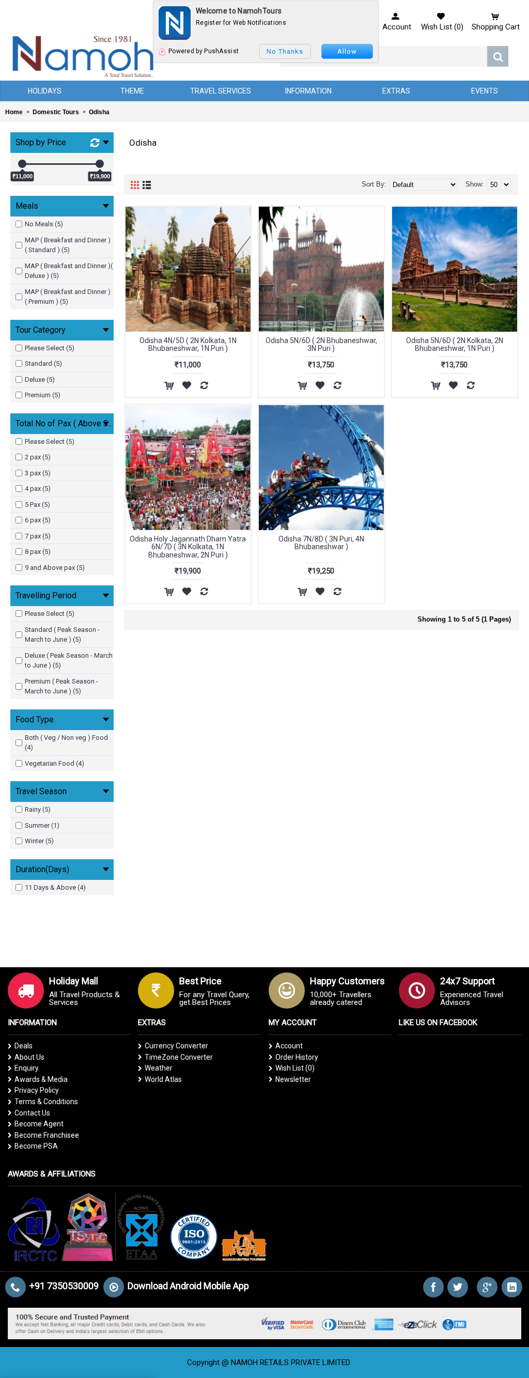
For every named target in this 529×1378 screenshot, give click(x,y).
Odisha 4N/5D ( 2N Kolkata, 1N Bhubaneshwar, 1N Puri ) (188, 344)
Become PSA (36, 1146)
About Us (29, 1057)
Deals (23, 1046)
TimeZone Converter (179, 1057)
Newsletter (293, 1079)
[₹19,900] (100, 164)
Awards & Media (41, 1079)
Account (289, 1046)
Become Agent (39, 1124)
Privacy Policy (36, 1090)
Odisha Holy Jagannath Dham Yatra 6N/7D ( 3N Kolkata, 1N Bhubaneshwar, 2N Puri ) (188, 547)
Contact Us (32, 1113)
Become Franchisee (46, 1135)
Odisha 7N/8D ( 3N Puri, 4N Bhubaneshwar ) (321, 543)
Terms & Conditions (46, 1101)
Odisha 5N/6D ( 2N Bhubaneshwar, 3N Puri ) (321, 344)
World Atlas (163, 1079)
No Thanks (285, 51)
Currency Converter (176, 1046)
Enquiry (26, 1068)
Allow (347, 51)
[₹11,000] (22, 164)
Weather (159, 1068)
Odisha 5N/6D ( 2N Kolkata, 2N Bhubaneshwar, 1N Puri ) (454, 344)
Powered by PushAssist (203, 51)
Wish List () (295, 1068)
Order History (296, 1057)
